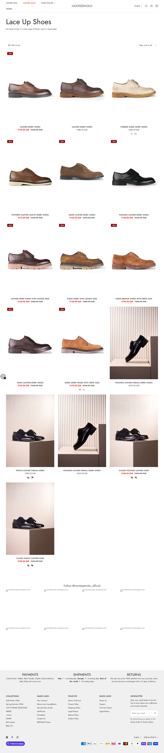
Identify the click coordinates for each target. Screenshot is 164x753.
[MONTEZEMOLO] (82, 6)
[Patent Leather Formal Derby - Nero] (32, 477)
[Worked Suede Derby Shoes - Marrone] (135, 133)
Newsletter (41, 715)
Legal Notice (73, 711)
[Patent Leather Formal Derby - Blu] (28, 477)
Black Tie (9, 725)
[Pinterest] (12, 737)
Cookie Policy (73, 718)
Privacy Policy (73, 704)
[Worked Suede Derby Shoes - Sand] (132, 133)
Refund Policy (73, 715)
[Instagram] (17, 737)
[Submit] (155, 713)
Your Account (42, 700)
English (137, 6)
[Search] (146, 6)
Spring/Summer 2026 (14, 704)
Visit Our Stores (105, 707)
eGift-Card (41, 711)
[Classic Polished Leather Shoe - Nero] (132, 477)
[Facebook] (7, 737)
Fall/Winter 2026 (13, 700)
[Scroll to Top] (159, 740)
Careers (102, 704)
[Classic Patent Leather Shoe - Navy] (28, 565)
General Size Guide (45, 707)
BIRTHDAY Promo (43, 722)
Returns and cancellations (46, 704)
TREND (8, 711)
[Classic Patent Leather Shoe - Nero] (32, 565)
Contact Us (41, 718)
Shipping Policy (74, 707)
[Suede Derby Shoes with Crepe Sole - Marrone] (80, 389)
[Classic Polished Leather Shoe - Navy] (135, 477)
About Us (102, 700)
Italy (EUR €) (151, 737)
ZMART (8, 718)
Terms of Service (74, 700)
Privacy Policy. (148, 722)
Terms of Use (135, 722)
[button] (156, 6)
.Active (8, 715)
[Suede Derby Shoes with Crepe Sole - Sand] (83, 389)
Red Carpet (10, 722)
